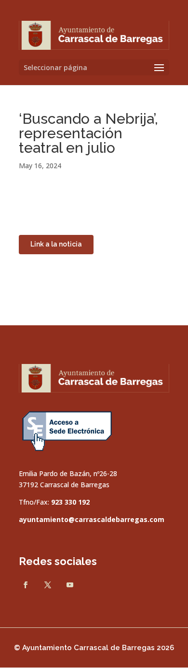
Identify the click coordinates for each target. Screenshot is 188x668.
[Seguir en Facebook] (25, 585)
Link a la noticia (56, 244)
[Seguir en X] (47, 585)
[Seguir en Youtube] (70, 585)
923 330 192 (70, 502)
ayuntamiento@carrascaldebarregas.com (91, 519)
